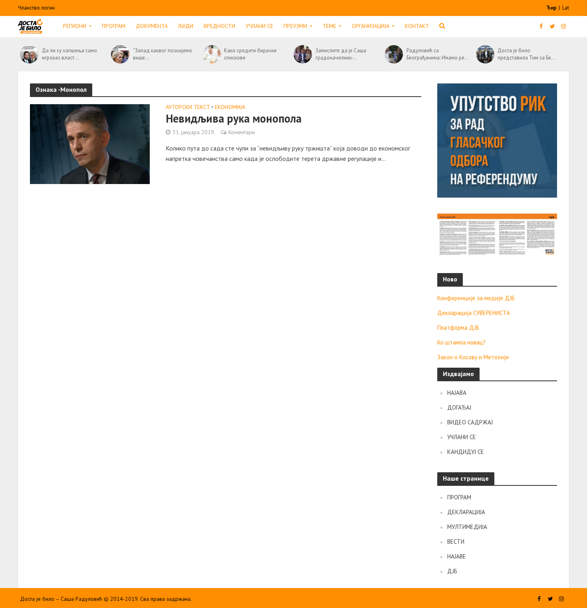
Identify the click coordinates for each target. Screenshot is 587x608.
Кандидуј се (465, 452)
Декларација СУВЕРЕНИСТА (473, 313)
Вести (455, 541)
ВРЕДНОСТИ (219, 26)
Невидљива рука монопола (233, 118)
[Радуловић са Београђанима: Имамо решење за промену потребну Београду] (394, 54)
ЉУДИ (185, 26)
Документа (152, 26)
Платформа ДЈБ (458, 327)
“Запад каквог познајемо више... (162, 54)
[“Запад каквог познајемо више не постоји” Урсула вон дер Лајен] (120, 54)
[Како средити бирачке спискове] (211, 54)
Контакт (417, 26)
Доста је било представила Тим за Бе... (526, 54)
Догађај (459, 407)
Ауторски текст (188, 107)
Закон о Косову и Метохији (473, 357)
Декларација (466, 512)
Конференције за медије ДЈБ (476, 298)
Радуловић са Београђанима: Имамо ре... (438, 54)
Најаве (456, 556)
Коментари (241, 132)
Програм (113, 26)
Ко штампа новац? (461, 342)
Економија (230, 107)
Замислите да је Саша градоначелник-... (340, 54)
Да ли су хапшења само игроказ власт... (69, 54)
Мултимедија (467, 527)
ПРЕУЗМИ (295, 26)
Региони (74, 26)
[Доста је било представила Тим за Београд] (485, 54)
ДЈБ (452, 571)
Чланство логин (36, 7)
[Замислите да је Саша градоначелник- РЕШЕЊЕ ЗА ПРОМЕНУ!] (302, 54)
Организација (370, 26)
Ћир (551, 7)
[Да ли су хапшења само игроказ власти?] (29, 54)
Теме (329, 26)
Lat (565, 7)
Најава (456, 392)
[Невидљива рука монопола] (90, 143)
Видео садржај (470, 422)
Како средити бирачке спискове (250, 54)
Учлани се (259, 26)
